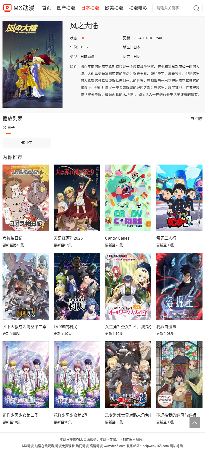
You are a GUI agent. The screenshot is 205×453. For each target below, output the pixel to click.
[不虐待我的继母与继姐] (179, 374)
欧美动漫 (114, 7)
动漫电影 (138, 7)
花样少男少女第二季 (20, 415)
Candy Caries (117, 238)
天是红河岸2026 (68, 238)
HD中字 (26, 143)
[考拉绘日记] (25, 198)
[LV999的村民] (77, 286)
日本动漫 (90, 7)
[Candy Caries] (128, 198)
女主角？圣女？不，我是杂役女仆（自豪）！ (128, 327)
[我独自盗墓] (179, 286)
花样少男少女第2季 (71, 415)
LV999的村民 (65, 327)
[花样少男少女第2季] (77, 374)
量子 (11, 127)
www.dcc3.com (115, 446)
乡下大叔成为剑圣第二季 (24, 327)
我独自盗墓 (166, 327)
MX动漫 (24, 7)
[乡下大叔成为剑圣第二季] (25, 286)
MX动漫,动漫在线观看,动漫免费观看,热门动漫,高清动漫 (62, 446)
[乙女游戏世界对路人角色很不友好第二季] (128, 374)
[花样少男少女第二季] (25, 374)
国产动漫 (66, 7)
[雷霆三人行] (179, 198)
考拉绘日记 (12, 238)
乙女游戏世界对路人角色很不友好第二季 (128, 415)
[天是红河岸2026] (77, 198)
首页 (46, 7)
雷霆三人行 (166, 238)
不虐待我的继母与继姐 (176, 415)
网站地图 (176, 446)
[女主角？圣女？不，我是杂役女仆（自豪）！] (128, 286)
